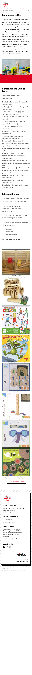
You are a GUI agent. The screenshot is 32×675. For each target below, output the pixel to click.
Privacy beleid (5, 568)
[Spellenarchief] (10, 4)
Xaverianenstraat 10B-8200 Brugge (9, 511)
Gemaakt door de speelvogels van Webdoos (13, 570)
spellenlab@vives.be (9, 522)
